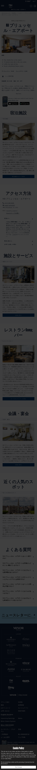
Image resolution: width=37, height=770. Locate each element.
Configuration (18, 757)
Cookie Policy (7, 758)
